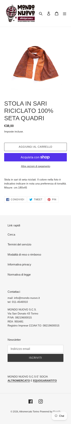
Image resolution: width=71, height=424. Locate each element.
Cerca (11, 234)
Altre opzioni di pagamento (35, 166)
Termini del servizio (19, 244)
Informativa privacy (19, 264)
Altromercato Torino (29, 411)
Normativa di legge (19, 274)
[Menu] (65, 13)
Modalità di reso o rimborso (24, 254)
